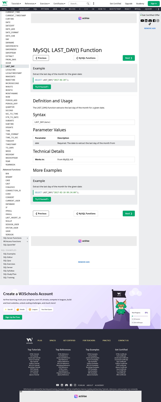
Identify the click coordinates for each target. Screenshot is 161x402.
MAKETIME (10, 80)
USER (8, 231)
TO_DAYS (10, 147)
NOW (8, 97)
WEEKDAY (10, 154)
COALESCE (10, 187)
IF (6, 207)
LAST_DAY (10, 66)
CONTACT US (123, 340)
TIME (8, 130)
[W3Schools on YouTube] (142, 21)
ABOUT (90, 385)
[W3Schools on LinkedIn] (146, 21)
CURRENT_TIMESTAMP (16, 15)
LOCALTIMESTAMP (14, 73)
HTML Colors (63, 369)
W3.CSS (72, 9)
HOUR (8, 63)
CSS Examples (92, 356)
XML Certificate (121, 375)
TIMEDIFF (10, 141)
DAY (7, 39)
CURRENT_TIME (13, 12)
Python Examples (92, 363)
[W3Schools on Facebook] (154, 21)
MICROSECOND (12, 83)
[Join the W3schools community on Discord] (150, 21)
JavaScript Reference (63, 358)
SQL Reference (63, 360)
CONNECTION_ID (13, 190)
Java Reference (63, 371)
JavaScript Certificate (121, 358)
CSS (13, 9)
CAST (8, 183)
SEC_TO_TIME (12, 113)
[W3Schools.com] (29, 342)
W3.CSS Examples (92, 365)
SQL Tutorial (34, 361)
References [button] (30, 3)
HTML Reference (63, 354)
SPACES (53, 340)
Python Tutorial (34, 363)
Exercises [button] (44, 3)
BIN (7, 173)
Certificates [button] (59, 3)
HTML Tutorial (34, 354)
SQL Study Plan (9, 274)
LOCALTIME (11, 69)
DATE (8, 22)
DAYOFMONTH (12, 46)
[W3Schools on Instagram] (157, 21)
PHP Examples (92, 369)
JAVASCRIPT (24, 9)
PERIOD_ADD (11, 100)
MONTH (9, 90)
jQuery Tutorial (34, 375)
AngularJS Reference (63, 373)
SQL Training (8, 277)
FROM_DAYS (11, 59)
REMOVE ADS (84, 262)
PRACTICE (107, 340)
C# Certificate (121, 373)
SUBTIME (10, 124)
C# (93, 9)
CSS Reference (63, 356)
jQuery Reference (63, 375)
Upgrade (128, 3)
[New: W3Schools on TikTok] (150, 24)
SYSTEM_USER (12, 227)
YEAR (8, 161)
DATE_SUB (10, 36)
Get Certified (115, 3)
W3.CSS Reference (63, 363)
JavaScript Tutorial (34, 358)
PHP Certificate (121, 365)
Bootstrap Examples (92, 367)
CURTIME (10, 19)
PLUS (40, 340)
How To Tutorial (34, 360)
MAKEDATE (10, 76)
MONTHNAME (12, 93)
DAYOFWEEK (11, 49)
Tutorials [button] (15, 3)
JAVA (55, 9)
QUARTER (10, 107)
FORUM (81, 385)
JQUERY (148, 9)
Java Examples (92, 371)
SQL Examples (9, 253)
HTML (4, 9)
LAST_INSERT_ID (13, 217)
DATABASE (10, 204)
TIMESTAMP (11, 144)
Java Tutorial (34, 371)
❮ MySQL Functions (85, 57)
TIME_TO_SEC (12, 137)
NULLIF (9, 221)
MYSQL (138, 9)
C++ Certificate (121, 371)
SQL (35, 9)
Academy (140, 3)
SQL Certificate (121, 361)
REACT (128, 9)
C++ (86, 9)
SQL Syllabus (8, 270)
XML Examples (92, 373)
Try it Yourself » (42, 86)
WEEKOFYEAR (12, 158)
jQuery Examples (92, 375)
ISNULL (9, 214)
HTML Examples (92, 354)
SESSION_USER (12, 224)
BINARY (9, 177)
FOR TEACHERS (89, 340)
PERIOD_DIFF (11, 103)
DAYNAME (10, 42)
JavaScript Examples (92, 358)
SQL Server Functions (12, 238)
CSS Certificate (121, 356)
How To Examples (92, 360)
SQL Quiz (7, 260)
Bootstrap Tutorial (34, 367)
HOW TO (102, 9)
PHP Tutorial (34, 369)
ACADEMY (99, 385)
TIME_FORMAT (12, 134)
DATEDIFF (10, 25)
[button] (88, 3)
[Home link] (4, 3)
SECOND (9, 110)
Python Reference (63, 361)
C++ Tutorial (34, 373)
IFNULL (9, 211)
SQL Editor (8, 257)
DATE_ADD (10, 29)
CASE (8, 180)
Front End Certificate (121, 360)
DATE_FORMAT (12, 32)
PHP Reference (63, 367)
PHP (63, 9)
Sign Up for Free (12, 317)
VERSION (9, 234)
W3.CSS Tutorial (34, 365)
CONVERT (10, 197)
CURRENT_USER (13, 200)
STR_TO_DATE (12, 117)
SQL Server (8, 267)
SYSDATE (9, 127)
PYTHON (45, 9)
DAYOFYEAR (11, 52)
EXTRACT (10, 56)
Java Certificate (121, 369)
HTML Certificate (121, 354)
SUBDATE (10, 120)
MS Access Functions (12, 241)
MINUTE (9, 86)
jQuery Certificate (121, 367)
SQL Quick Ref (9, 244)
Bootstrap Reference (63, 365)
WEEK (8, 151)
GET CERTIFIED (69, 340)
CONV (8, 194)
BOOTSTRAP (115, 9)
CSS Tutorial (34, 356)
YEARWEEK (10, 164)
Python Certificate (121, 363)
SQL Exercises (9, 264)
